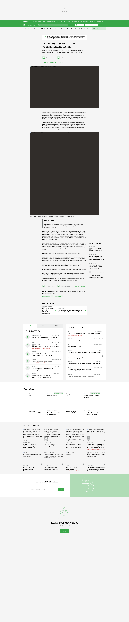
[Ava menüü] (30, 22)
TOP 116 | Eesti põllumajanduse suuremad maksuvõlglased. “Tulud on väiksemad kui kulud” (95, 446)
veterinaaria (58, 296)
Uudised (34, 351)
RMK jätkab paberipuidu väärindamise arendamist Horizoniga (85, 352)
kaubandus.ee (59, 21)
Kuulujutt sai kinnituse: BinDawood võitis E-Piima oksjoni (29, 469)
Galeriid (43, 28)
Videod (68, 28)
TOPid (47, 28)
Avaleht (25, 28)
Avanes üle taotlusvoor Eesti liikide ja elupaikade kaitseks (84, 363)
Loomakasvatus (46, 296)
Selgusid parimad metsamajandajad (77, 340)
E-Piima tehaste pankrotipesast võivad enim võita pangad (84, 333)
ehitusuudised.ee (75, 21)
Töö (59, 28)
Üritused (73, 28)
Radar (87, 28)
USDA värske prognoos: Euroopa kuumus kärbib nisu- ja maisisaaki (95, 266)
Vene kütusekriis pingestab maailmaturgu (79, 358)
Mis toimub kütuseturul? (74, 346)
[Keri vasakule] (55, 310)
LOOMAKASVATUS (46, 33)
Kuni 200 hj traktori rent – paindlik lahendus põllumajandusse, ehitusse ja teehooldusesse (96, 469)
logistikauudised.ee (51, 21)
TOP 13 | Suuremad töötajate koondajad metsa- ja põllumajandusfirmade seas (73, 446)
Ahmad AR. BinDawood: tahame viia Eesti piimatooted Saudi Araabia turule (96, 257)
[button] (44, 489)
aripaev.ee (35, 21)
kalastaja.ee (92, 21)
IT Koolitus (87, 410)
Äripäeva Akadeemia (52, 410)
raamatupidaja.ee (67, 21)
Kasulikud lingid (81, 28)
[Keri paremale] (85, 310)
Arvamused (37, 28)
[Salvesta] (60, 335)
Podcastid (63, 28)
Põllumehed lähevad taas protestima (42, 361)
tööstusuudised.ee (42, 21)
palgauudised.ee (99, 21)
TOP (33, 342)
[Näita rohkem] (105, 22)
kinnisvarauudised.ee (84, 21)
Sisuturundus (53, 28)
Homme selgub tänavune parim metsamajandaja (81, 376)
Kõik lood (30, 28)
